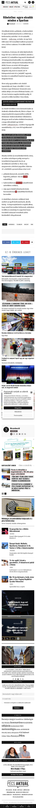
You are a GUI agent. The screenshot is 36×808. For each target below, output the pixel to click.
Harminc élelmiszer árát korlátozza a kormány (16, 333)
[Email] (11, 434)
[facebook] (14, 434)
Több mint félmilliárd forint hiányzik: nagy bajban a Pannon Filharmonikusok (22, 479)
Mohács (7, 723)
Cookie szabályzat (23, 404)
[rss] (25, 434)
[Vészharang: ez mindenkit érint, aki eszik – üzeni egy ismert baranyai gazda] (18, 292)
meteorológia (9, 729)
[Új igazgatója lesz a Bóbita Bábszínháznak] (5, 531)
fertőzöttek (15, 726)
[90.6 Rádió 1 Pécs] (18, 758)
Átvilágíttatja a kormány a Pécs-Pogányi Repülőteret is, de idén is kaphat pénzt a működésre (22, 487)
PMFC (21, 726)
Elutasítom (18, 411)
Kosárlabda (27, 723)
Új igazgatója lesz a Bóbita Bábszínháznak (18, 530)
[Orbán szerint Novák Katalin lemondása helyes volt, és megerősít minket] (18, 374)
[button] (31, 392)
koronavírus (16, 722)
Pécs (22, 735)
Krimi (3, 355)
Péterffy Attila (6, 732)
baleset (26, 732)
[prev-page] (3, 494)
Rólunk (18, 666)
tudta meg (12, 39)
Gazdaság (20, 11)
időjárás (6, 726)
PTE (20, 733)
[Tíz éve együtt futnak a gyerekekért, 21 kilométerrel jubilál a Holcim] (5, 562)
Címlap (15, 11)
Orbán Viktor (6, 736)
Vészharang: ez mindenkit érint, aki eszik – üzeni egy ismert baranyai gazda (17, 304)
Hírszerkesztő (15, 428)
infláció (26, 224)
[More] (32, 242)
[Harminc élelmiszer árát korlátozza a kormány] (18, 322)
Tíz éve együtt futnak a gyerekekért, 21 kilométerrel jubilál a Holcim (21, 562)
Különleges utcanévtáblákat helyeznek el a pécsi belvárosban (17, 519)
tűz (3, 723)
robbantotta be (12, 125)
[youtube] (19, 434)
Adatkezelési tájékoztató (10, 404)
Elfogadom (18, 408)
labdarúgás (28, 719)
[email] (22, 434)
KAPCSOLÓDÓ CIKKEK (9, 465)
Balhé (11, 7)
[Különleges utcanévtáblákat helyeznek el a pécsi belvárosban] (18, 507)
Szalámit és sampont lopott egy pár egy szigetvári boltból (18, 359)
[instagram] (17, 434)
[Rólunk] (18, 655)
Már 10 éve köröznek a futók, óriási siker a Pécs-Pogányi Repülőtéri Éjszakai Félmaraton (21, 579)
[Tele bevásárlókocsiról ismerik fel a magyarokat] (18, 265)
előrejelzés (15, 732)
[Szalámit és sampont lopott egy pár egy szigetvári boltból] (18, 347)
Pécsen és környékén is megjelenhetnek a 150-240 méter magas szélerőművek (22, 472)
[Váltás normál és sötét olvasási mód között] (25, 2)
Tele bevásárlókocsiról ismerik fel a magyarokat (17, 276)
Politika (17, 7)
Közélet (6, 7)
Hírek (3, 486)
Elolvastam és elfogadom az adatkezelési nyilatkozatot (17, 702)
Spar (32, 224)
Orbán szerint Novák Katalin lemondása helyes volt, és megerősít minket (16, 386)
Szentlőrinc (20, 719)
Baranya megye (8, 719)
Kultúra (4, 479)
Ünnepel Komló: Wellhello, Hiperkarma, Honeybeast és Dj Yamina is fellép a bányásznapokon (21, 545)
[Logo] (12, 2)
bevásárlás (11, 224)
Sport (11, 584)
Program (12, 550)
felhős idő (19, 729)
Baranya (4, 472)
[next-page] (5, 494)
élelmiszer (19, 224)
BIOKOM (26, 729)
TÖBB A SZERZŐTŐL (25, 465)
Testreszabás (18, 415)
